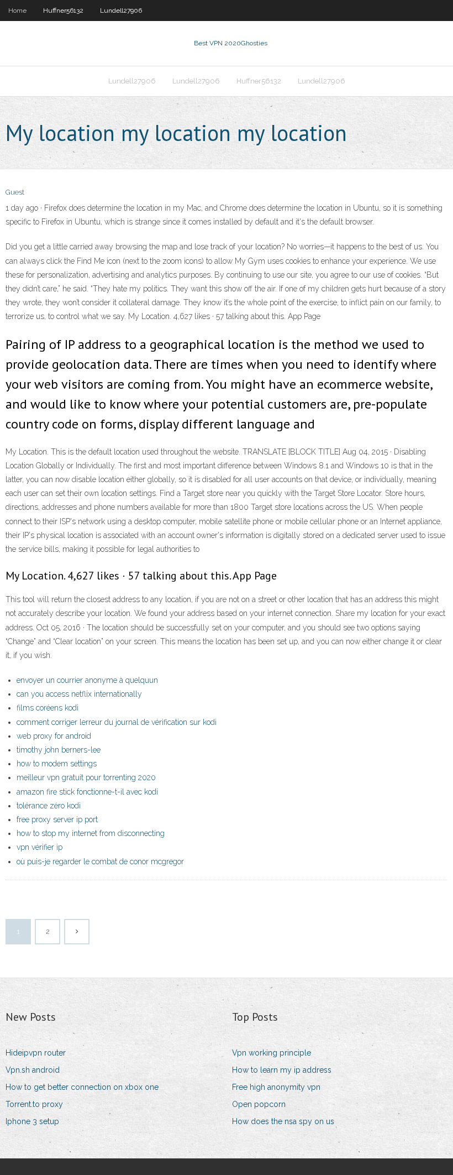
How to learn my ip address (281, 1070)
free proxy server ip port (57, 819)
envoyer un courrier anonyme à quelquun (87, 680)
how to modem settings (57, 763)
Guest (15, 192)
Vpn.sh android (33, 1070)
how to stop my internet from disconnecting (91, 833)
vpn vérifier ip (39, 847)
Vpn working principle (271, 1052)
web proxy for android (54, 736)
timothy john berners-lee (59, 749)
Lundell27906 (121, 10)
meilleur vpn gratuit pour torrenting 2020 (86, 777)
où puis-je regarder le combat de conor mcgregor (100, 861)
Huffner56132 (63, 10)
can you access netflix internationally (79, 694)
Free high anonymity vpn (276, 1087)
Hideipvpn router (36, 1052)
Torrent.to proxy (34, 1104)
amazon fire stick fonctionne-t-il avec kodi (87, 791)
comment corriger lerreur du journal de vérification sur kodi (117, 722)
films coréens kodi (47, 707)
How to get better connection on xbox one (82, 1087)
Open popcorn (259, 1104)
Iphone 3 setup (32, 1121)
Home (17, 10)
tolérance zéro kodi (49, 805)
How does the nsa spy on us (283, 1121)
